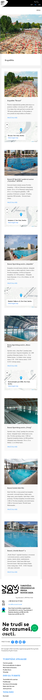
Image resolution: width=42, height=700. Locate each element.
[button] (21, 130)
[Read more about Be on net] (36, 2)
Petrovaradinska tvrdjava (12, 665)
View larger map (13, 138)
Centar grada (7, 663)
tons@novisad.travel (15, 604)
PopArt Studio (13, 650)
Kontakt (6, 696)
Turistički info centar (10, 679)
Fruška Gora (7, 670)
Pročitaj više (12, 118)
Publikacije (6, 682)
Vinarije (5, 672)
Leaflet (32, 141)
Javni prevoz (7, 688)
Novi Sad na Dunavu (10, 667)
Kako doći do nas (8, 686)
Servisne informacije (10, 684)
